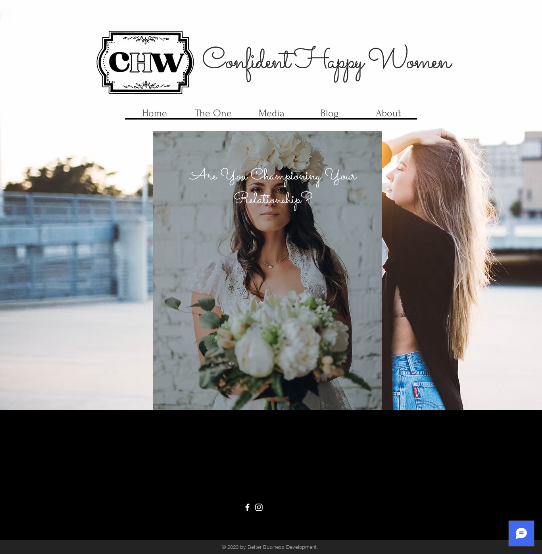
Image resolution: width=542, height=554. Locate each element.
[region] (267, 270)
